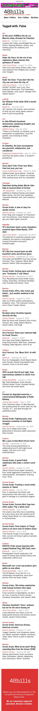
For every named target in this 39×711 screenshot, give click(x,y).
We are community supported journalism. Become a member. (19, 702)
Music (4, 55)
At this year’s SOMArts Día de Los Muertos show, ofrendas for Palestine (18, 37)
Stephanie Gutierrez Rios (12, 153)
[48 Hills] (20, 12)
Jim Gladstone (8, 191)
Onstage (6, 183)
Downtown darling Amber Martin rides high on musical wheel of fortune (18, 186)
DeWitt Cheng (8, 129)
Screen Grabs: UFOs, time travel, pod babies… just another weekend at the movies (18, 293)
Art (3, 33)
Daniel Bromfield (9, 380)
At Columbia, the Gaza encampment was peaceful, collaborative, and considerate (17, 148)
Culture (5, 350)
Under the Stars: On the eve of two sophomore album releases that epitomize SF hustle (17, 60)
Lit (3, 392)
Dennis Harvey (8, 213)
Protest (5, 143)
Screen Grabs (8, 482)
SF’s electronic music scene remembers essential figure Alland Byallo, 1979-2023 (19, 229)
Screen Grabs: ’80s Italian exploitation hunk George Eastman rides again (18, 586)
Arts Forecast (8, 330)
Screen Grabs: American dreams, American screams (16, 626)
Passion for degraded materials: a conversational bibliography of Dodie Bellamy (18, 397)
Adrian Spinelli (8, 318)
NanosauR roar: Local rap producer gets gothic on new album (19, 567)
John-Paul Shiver (9, 65)
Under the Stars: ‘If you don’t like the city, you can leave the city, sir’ (18, 81)
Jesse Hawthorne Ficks (12, 171)
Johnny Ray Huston (10, 402)
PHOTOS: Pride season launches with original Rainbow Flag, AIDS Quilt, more (19, 547)
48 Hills (5, 444)
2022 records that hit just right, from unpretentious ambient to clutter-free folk (18, 374)
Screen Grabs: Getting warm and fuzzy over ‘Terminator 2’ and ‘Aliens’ (18, 272)
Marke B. (6, 41)
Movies (5, 163)
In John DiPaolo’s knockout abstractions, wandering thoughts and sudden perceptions (18, 124)
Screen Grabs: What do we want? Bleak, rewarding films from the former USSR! (19, 648)
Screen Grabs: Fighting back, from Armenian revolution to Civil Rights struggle (17, 421)
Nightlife (5, 225)
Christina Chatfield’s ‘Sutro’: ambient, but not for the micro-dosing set (18, 606)
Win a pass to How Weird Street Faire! (18, 441)
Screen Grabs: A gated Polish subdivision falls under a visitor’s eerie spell (18, 463)
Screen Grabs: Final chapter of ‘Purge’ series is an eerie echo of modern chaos (19, 527)
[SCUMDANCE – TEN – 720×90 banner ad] (19, 5)
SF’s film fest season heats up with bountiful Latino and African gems (17, 252)
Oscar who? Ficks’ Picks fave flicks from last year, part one (17, 167)
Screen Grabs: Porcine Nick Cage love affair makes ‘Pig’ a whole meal (18, 505)
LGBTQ (5, 99)
